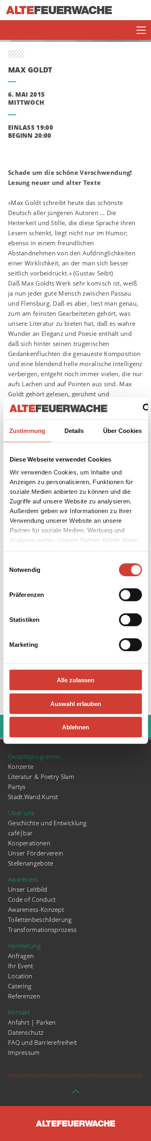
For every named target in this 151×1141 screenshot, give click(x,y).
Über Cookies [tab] (122, 430)
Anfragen (21, 956)
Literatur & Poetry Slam (41, 776)
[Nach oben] (76, 1094)
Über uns (21, 813)
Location (20, 976)
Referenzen (24, 996)
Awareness (23, 879)
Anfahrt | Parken (32, 1022)
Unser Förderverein (35, 853)
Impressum (24, 1052)
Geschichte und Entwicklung (47, 823)
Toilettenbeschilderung (40, 919)
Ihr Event (20, 966)
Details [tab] (74, 430)
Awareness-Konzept (36, 909)
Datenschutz (25, 1032)
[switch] (130, 594)
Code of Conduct (32, 899)
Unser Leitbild (27, 889)
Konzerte (20, 766)
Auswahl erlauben (75, 703)
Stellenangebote (31, 863)
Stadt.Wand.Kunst (33, 797)
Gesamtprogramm (34, 756)
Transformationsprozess (42, 930)
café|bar (20, 833)
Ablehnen (75, 727)
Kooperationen (29, 843)
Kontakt (19, 1012)
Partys (17, 787)
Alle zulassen (75, 680)
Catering (19, 986)
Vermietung (24, 946)
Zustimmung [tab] (27, 430)
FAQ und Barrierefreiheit (42, 1042)
